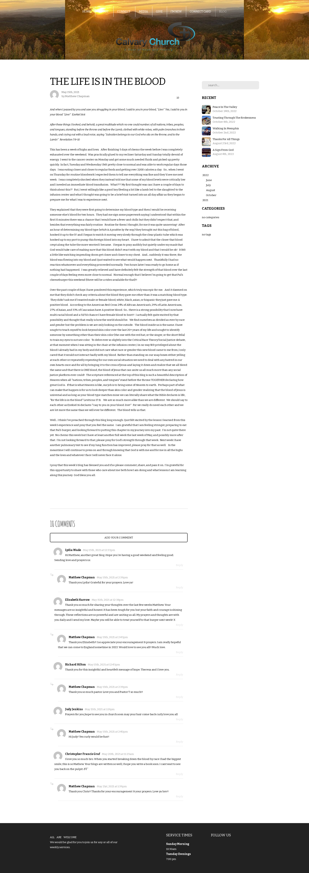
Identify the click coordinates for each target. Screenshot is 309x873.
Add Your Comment (118, 537)
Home (86, 11)
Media (143, 11)
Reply (179, 565)
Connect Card (200, 11)
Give (159, 11)
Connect (124, 11)
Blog (223, 11)
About (104, 11)
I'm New (176, 11)
